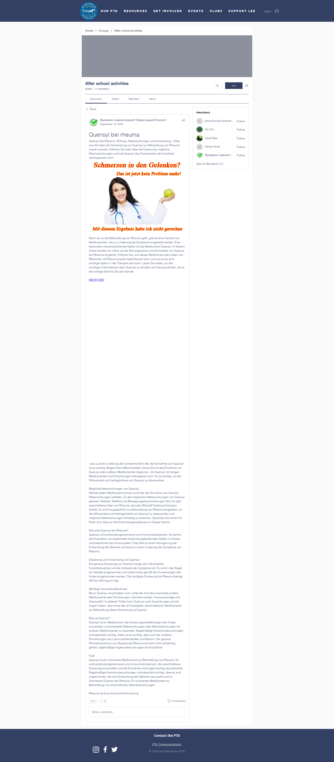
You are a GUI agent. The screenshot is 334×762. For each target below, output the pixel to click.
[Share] (183, 120)
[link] (96, 98)
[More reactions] (103, 701)
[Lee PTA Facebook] (105, 749)
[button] (167, 11)
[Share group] (247, 85)
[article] (137, 418)
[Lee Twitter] (114, 749)
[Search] (217, 85)
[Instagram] (96, 749)
